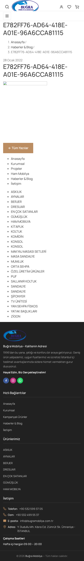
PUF (14, 276)
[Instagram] (13, 380)
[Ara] (7, 7)
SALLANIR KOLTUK (24, 281)
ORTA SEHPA (20, 266)
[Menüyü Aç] (7, 16)
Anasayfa (18, 42)
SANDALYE (18, 286)
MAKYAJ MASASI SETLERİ (28, 251)
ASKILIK (16, 192)
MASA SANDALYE (23, 256)
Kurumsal (18, 164)
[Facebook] (6, 380)
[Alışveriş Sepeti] (77, 7)
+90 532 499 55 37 (27, 515)
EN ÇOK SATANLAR (24, 211)
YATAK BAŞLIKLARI (24, 311)
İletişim (16, 183)
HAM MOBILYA (20, 221)
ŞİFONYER (18, 296)
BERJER (16, 202)
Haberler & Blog (22, 47)
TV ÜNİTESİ (19, 301)
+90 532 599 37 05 (31, 509)
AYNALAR (17, 196)
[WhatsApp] (20, 380)
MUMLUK (17, 261)
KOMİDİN (17, 236)
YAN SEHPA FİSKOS (24, 306)
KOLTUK (16, 231)
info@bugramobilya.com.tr (36, 521)
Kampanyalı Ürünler (15, 417)
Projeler (16, 168)
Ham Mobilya (20, 173)
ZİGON (15, 316)
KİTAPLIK (17, 226)
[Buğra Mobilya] (25, 7)
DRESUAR (18, 207)
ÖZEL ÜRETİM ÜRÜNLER (27, 271)
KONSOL (17, 241)
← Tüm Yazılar (18, 148)
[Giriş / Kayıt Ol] (61, 7)
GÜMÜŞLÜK (19, 217)
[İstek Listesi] (69, 7)
